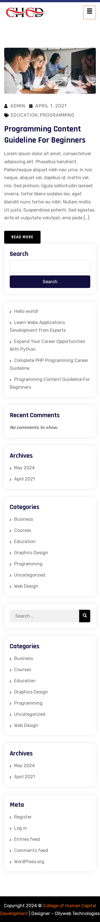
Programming (57, 115)
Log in (20, 828)
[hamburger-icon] (89, 12)
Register (23, 817)
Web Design (26, 586)
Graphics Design (31, 552)
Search (19, 254)
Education (24, 115)
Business (23, 519)
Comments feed (31, 850)
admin (17, 106)
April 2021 (24, 479)
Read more (22, 237)
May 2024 (24, 467)
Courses (22, 530)
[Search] (84, 616)
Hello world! (26, 311)
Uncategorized (29, 575)
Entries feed (27, 839)
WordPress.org (29, 861)
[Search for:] (50, 616)
